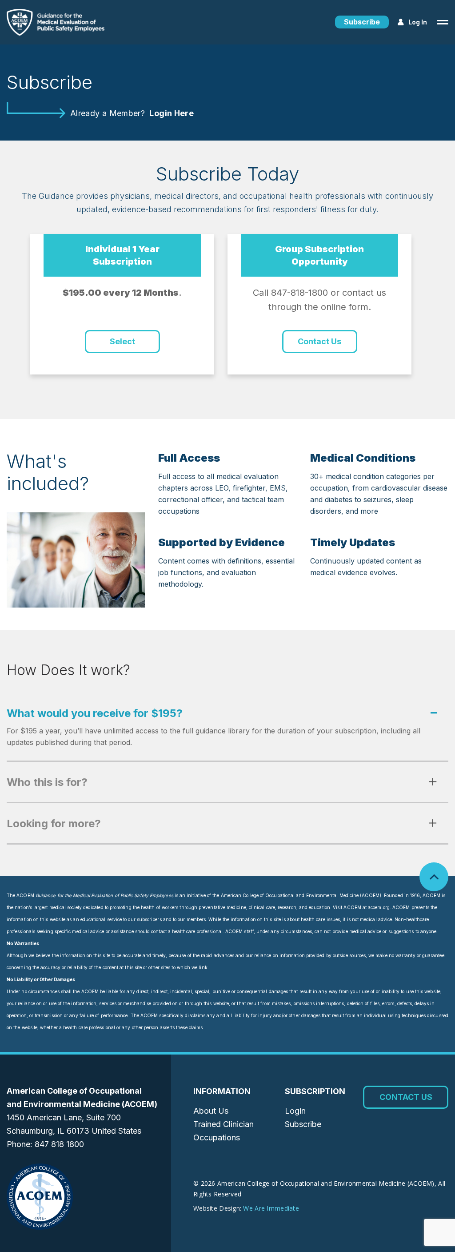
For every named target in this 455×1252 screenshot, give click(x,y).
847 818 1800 (59, 1144)
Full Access (189, 457)
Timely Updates (352, 542)
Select (122, 341)
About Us (210, 1110)
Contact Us (319, 341)
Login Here (171, 113)
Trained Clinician (223, 1124)
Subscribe (362, 21)
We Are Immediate (271, 1208)
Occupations (216, 1137)
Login (295, 1110)
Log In (417, 22)
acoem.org (379, 907)
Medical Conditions (362, 457)
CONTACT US (405, 1097)
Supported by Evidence (221, 542)
